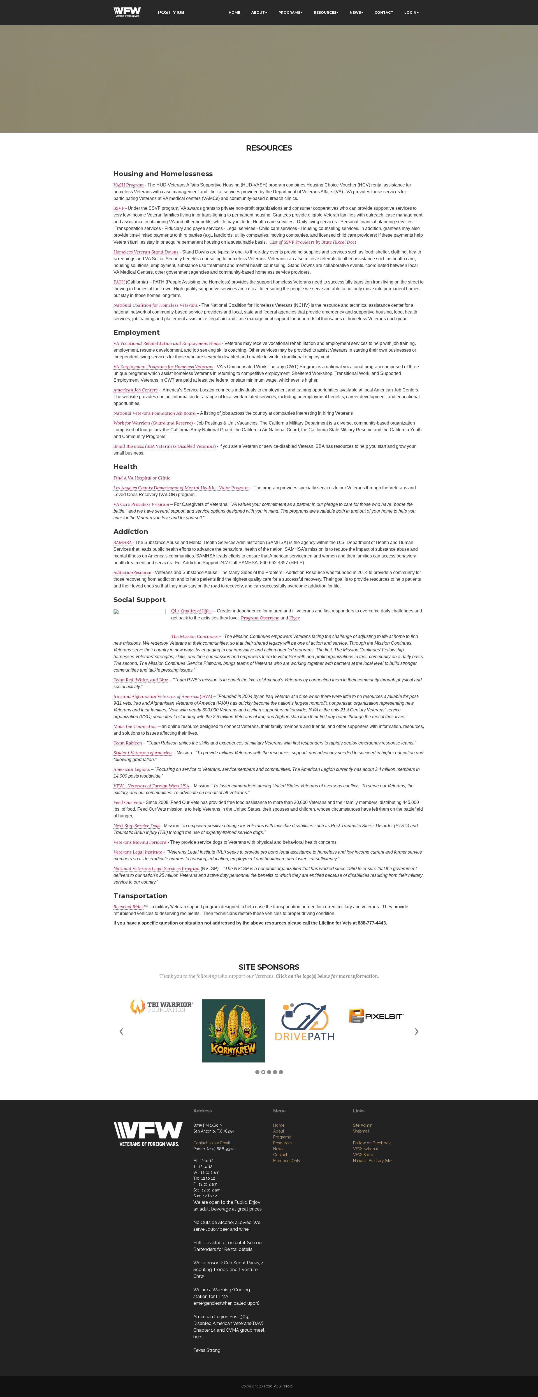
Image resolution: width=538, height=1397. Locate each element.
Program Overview (260, 618)
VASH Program (128, 185)
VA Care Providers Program (141, 504)
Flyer (294, 618)
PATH (119, 282)
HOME (234, 12)
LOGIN (410, 12)
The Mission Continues (194, 636)
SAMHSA (123, 542)
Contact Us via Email (211, 1143)
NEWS (355, 12)
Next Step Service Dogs (136, 825)
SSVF (118, 208)
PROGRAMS (289, 12)
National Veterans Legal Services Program (156, 868)
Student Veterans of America (142, 752)
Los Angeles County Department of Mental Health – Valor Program (181, 487)
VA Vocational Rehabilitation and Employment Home (167, 343)
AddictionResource (132, 572)
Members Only (286, 1160)
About (278, 1131)
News (278, 1149)
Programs (282, 1137)
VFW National (365, 1149)
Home (278, 1125)
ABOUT (258, 12)
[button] (121, 1031)
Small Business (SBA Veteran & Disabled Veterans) (164, 446)
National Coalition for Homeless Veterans (155, 305)
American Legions (131, 769)
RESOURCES (325, 12)
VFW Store (363, 1154)
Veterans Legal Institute (137, 852)
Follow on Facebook (372, 1143)
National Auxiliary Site (372, 1160)
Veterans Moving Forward (139, 842)
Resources (283, 1143)
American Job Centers (135, 390)
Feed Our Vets (127, 802)
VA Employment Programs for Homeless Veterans (163, 366)
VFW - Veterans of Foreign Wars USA (151, 786)
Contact (280, 1154)
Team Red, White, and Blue (140, 680)
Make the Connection (135, 726)
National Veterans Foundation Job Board (154, 413)
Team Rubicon (127, 743)
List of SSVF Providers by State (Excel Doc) (313, 242)
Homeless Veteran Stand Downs (145, 252)
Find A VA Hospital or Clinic (141, 478)
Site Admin (362, 1125)
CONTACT (384, 12)
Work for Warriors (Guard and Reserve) (153, 423)
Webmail (361, 1131)
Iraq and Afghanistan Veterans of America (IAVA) (162, 696)
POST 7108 (171, 12)
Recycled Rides (128, 906)
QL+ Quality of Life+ (191, 611)
